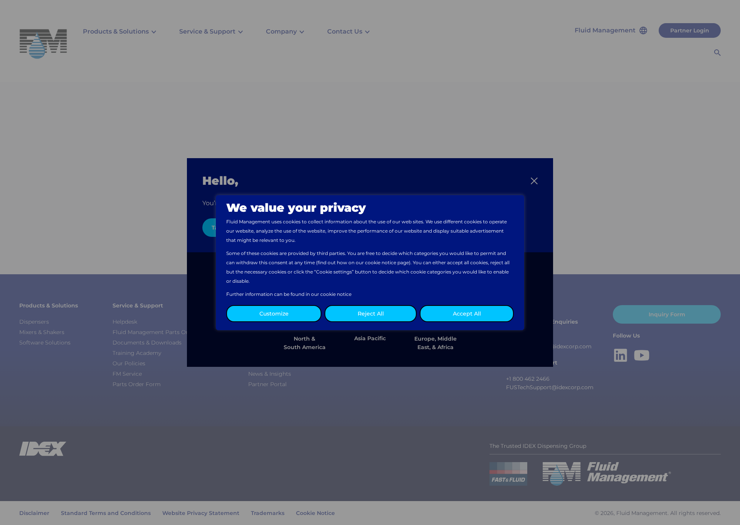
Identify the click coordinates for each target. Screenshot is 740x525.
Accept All (467, 313)
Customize (274, 313)
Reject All (371, 313)
